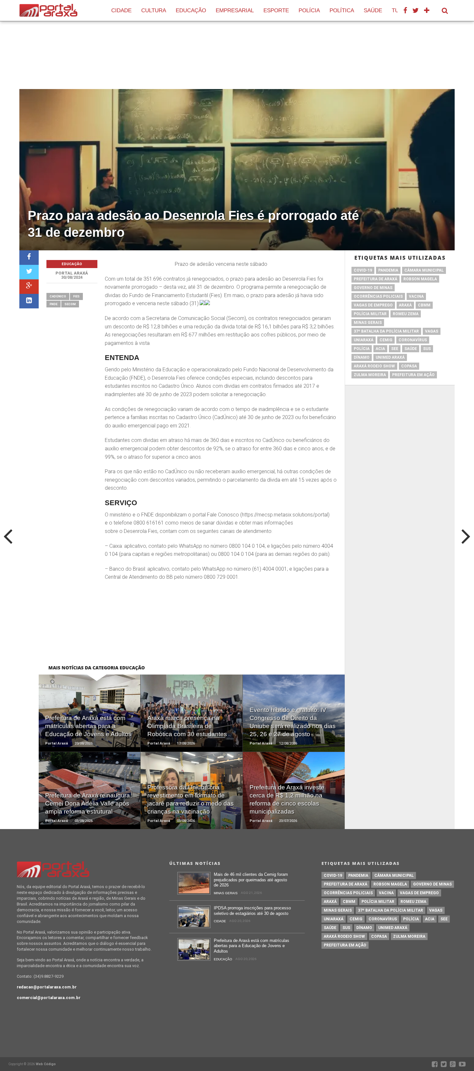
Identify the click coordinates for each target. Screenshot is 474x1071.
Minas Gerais (368, 322)
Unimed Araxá (390, 357)
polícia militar (370, 314)
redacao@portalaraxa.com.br (47, 987)
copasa (409, 366)
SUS (427, 348)
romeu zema (406, 314)
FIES (76, 296)
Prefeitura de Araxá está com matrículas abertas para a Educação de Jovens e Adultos (251, 946)
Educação (191, 10)
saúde (410, 348)
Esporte (276, 10)
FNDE (53, 304)
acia (380, 348)
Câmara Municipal (424, 270)
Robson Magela (420, 279)
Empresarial (235, 10)
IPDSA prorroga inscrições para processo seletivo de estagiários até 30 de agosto (252, 911)
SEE (394, 348)
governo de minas (373, 287)
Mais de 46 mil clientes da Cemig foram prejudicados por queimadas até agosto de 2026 (251, 879)
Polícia (309, 10)
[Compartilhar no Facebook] (29, 257)
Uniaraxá (363, 340)
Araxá (405, 305)
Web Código (46, 1064)
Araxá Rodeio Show (374, 366)
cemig (386, 340)
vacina (416, 296)
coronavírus (413, 340)
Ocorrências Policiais (378, 296)
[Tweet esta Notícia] (29, 272)
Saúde (373, 10)
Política (342, 10)
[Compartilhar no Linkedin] (29, 301)
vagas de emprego (373, 305)
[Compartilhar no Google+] (29, 286)
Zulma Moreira (370, 375)
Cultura (153, 10)
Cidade (121, 10)
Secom (70, 304)
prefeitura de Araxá (375, 279)
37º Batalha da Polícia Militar (386, 331)
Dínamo (362, 357)
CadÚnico (58, 296)
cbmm (424, 305)
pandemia (388, 270)
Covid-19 (363, 270)
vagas (431, 331)
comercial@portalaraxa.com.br (49, 997)
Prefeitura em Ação (413, 375)
